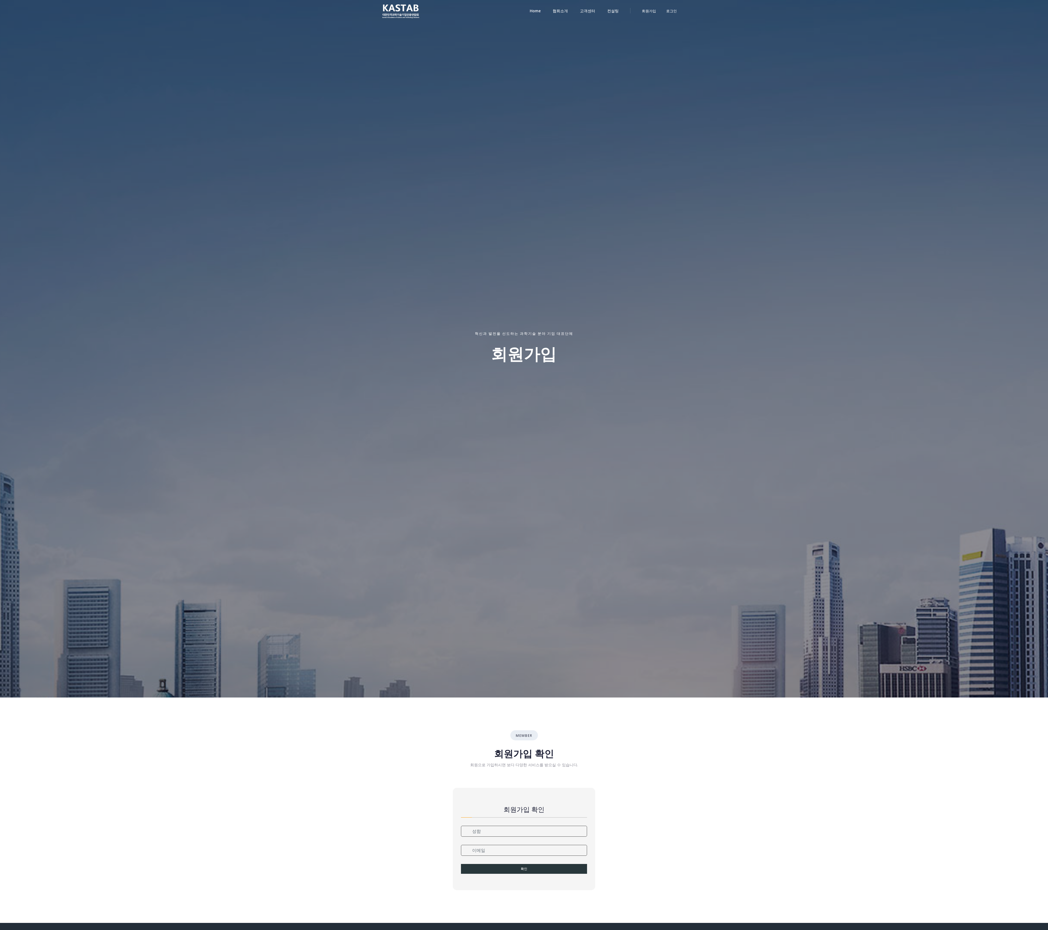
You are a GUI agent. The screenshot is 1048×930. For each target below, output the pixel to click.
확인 (524, 868)
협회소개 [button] (560, 10)
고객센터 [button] (587, 10)
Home (535, 10)
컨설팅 (613, 10)
